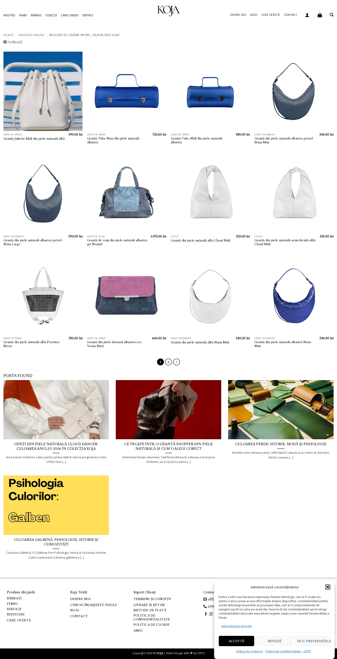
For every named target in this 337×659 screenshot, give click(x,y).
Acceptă (236, 641)
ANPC (138, 631)
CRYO (201, 653)
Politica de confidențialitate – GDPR (288, 651)
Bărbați (36, 15)
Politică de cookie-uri (249, 651)
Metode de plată (149, 610)
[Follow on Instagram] (211, 614)
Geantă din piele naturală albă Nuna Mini (200, 342)
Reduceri (16, 614)
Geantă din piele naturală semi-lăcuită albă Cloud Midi (284, 242)
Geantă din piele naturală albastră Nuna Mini (282, 344)
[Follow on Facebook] (206, 614)
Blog (253, 15)
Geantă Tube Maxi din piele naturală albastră (113, 140)
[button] (328, 587)
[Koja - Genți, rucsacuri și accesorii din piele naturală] (168, 11)
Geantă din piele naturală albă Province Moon (31, 344)
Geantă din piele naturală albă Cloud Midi (200, 240)
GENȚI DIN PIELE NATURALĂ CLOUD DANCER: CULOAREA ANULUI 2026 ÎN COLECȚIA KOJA (56, 446)
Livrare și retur (149, 605)
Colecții (51, 15)
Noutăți (9, 15)
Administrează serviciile (236, 626)
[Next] (176, 362)
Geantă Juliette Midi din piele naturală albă (34, 138)
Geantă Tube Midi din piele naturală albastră (196, 140)
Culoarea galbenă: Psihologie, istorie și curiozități (56, 542)
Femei (23, 15)
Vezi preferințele (313, 641)
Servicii (88, 15)
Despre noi (238, 15)
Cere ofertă (271, 15)
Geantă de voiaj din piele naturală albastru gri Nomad (117, 242)
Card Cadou (69, 15)
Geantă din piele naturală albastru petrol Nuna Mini (283, 140)
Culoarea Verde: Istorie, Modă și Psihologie (280, 444)
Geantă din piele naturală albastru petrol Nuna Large (32, 242)
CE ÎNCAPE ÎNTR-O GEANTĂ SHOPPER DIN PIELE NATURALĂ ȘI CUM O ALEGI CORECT (168, 446)
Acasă (8, 35)
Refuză (274, 641)
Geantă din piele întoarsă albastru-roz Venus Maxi (114, 344)
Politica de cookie (151, 625)
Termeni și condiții (152, 599)
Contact (290, 15)
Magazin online (31, 35)
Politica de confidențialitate (151, 617)
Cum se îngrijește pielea (93, 605)
